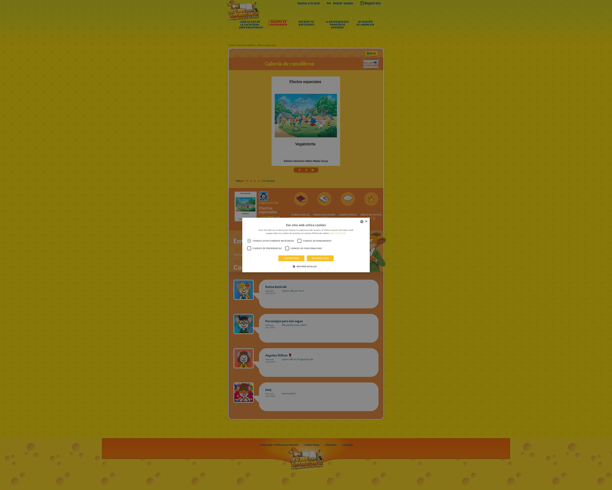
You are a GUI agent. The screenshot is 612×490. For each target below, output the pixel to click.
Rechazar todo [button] (320, 258)
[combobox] (361, 221)
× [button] (366, 221)
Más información (338, 233)
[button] (306, 266)
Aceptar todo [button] (291, 258)
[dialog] (306, 245)
